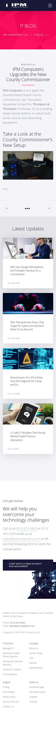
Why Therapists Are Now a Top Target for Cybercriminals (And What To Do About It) (27, 325)
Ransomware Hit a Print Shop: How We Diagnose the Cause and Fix (26, 381)
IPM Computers (13, 90)
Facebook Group (37, 691)
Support (7, 682)
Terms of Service (11, 701)
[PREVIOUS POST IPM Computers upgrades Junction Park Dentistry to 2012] (7, 208)
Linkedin (33, 696)
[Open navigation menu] (50, 5)
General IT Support (12, 669)
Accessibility (8, 691)
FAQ (31, 657)
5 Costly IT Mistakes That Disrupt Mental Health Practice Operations (28, 436)
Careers (33, 662)
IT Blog (6, 687)
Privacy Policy (9, 696)
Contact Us (8, 706)
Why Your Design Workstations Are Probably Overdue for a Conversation (26, 270)
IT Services (8, 643)
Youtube (33, 701)
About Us (33, 648)
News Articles (28, 64)
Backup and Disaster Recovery (13, 663)
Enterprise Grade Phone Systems (11, 655)
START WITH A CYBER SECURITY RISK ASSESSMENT (25, 565)
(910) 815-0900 (26, 528)
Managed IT (8, 648)
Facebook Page (36, 687)
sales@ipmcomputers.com (21, 539)
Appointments (36, 667)
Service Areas (35, 653)
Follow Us (34, 682)
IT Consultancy (10, 674)
